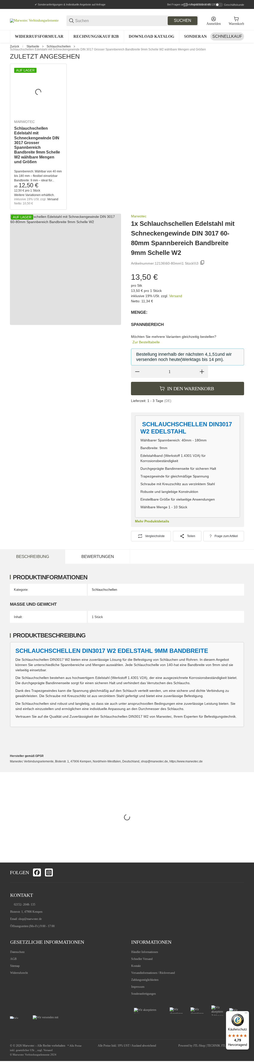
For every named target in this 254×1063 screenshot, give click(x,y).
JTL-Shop (199, 1045)
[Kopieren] (202, 263)
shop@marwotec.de (30, 919)
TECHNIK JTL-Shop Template (225, 1045)
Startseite (33, 46)
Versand (52, 199)
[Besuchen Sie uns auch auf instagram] (49, 872)
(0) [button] (200, 4)
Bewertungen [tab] (97, 556)
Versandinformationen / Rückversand (153, 973)
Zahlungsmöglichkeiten (145, 980)
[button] (240, 872)
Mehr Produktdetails (152, 521)
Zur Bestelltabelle (146, 342)
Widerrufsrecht (19, 973)
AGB (13, 959)
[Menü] (246, 1014)
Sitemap (15, 966)
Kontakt (136, 966)
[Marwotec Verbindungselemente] (34, 20)
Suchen (182, 20)
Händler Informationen (144, 952)
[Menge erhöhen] (202, 372)
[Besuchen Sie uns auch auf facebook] (37, 872)
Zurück (14, 46)
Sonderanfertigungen (143, 993)
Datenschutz (17, 952)
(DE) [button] (167, 401)
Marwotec (24, 121)
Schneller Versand (142, 959)
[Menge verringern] (137, 372)
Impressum (137, 986)
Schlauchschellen (59, 46)
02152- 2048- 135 (24, 904)
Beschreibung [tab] (32, 556)
